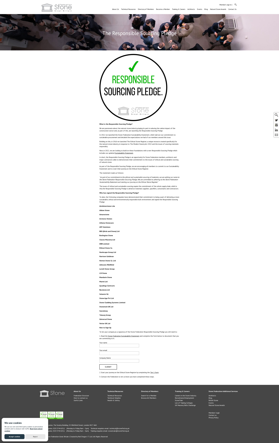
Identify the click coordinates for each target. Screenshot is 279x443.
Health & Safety (113, 400)
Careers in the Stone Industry (185, 395)
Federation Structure (81, 395)
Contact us (213, 415)
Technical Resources (128, 9)
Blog (206, 9)
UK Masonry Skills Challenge (185, 405)
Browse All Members (148, 398)
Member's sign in (225, 5)
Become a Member (163, 9)
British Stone (213, 400)
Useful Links (78, 400)
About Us (115, 9)
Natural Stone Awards (218, 9)
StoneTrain (179, 400)
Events (199, 9)
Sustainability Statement (124, 153)
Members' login (214, 413)
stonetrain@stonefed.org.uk (118, 431)
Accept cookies (14, 437)
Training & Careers (178, 9)
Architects (191, 9)
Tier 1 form (154, 372)
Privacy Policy (213, 417)
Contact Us (232, 9)
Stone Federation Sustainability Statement (123, 336)
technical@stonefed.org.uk (119, 428)
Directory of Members (146, 9)
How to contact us (81, 398)
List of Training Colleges (184, 403)
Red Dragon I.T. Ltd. (85, 436)
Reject (35, 437)
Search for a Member (148, 395)
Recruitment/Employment (184, 398)
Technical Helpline (114, 398)
